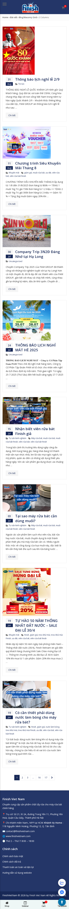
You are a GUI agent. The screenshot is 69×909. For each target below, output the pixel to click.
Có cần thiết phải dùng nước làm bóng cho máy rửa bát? (35, 717)
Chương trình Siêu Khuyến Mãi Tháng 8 (38, 165)
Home (5, 17)
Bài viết (13, 17)
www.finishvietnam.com (18, 836)
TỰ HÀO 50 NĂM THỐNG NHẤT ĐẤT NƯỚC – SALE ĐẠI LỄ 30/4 (36, 625)
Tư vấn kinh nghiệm (17, 438)
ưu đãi (48, 172)
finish (26, 635)
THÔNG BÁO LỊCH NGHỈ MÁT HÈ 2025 (35, 347)
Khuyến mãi (14, 172)
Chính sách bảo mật (12, 856)
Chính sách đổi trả (11, 861)
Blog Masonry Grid (28, 17)
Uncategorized (15, 261)
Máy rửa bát (36, 438)
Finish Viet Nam (37, 895)
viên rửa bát (24, 441)
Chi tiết (12, 115)
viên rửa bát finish (18, 176)
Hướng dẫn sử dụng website (17, 872)
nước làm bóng (52, 727)
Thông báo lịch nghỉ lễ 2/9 (37, 79)
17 (46, 777)
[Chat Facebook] (62, 892)
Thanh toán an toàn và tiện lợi (18, 867)
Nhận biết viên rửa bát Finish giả (35, 431)
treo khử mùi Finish (26, 730)
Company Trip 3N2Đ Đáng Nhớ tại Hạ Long (37, 254)
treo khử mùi (44, 635)
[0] (63, 7)
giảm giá (28, 172)
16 (39, 777)
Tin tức (21, 84)
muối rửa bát (39, 172)
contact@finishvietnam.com (20, 831)
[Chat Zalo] (62, 883)
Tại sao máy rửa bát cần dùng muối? (36, 518)
